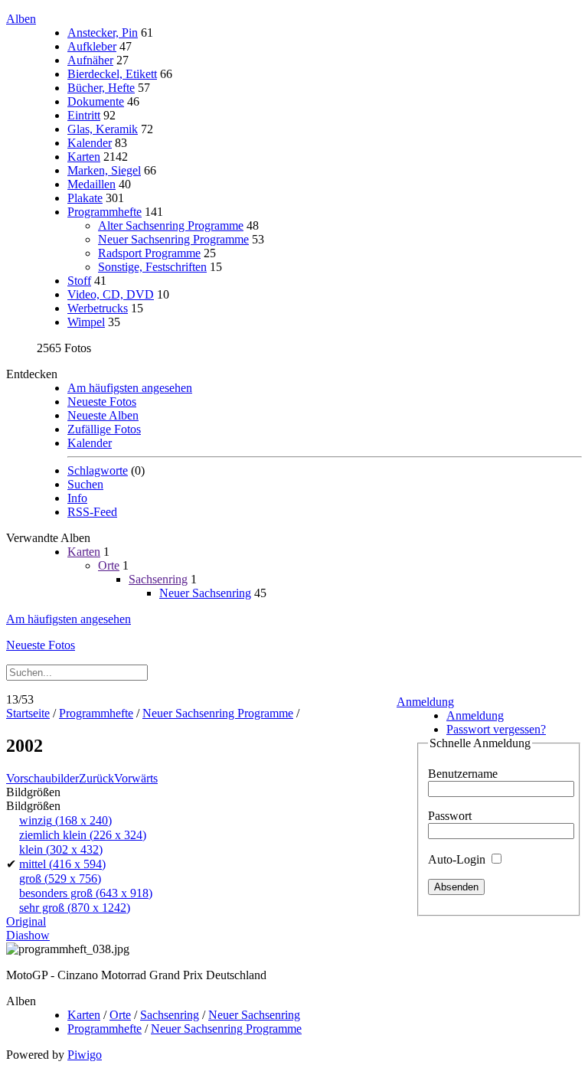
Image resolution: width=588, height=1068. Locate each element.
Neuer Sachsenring (205, 592)
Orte (108, 565)
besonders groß (85, 893)
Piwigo (84, 1054)
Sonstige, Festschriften (152, 266)
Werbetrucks (97, 308)
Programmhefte (104, 211)
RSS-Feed (92, 511)
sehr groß (74, 907)
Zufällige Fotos (104, 429)
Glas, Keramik (102, 129)
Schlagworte (97, 470)
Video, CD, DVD (110, 294)
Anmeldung (425, 701)
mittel (62, 863)
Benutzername (463, 773)
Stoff (79, 280)
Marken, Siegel (104, 170)
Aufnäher (90, 60)
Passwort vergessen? (496, 729)
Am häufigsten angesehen (129, 387)
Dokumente (95, 101)
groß (60, 878)
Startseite (28, 713)
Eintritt (83, 115)
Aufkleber (91, 46)
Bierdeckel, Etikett (112, 73)
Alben (21, 18)
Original (26, 921)
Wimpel (86, 321)
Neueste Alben (103, 415)
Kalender (89, 142)
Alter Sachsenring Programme (170, 225)
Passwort (450, 815)
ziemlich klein (82, 834)
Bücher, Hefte (101, 87)
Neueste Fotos (101, 401)
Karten (83, 156)
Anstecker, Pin (102, 32)
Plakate (85, 197)
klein (61, 849)
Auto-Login (458, 859)
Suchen (85, 484)
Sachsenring (158, 579)
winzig (65, 820)
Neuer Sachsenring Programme (173, 239)
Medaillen (91, 184)
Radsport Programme (149, 253)
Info (77, 498)
